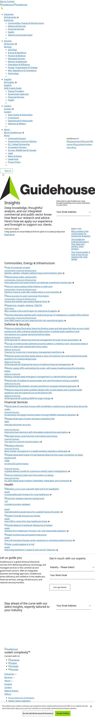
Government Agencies (18, 94)
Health (11, 32)
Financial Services (16, 29)
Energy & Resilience (17, 52)
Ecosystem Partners (17, 147)
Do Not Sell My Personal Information (38, 713)
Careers (7, 109)
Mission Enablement (17, 61)
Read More (9, 234)
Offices (7, 694)
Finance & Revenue (17, 55)
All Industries (10, 17)
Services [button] (8, 677)
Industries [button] (9, 674)
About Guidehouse (13, 132)
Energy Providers (16, 91)
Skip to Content (7, 1)
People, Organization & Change (22, 67)
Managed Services (16, 58)
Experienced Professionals (20, 120)
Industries (8, 20)
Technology (13, 73)
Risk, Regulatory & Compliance (22, 70)
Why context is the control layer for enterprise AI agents (80, 233)
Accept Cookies (63, 713)
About (7, 135)
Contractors (13, 117)
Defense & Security (17, 26)
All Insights (9, 82)
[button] (47, 174)
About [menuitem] (7, 129)
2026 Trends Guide (12, 88)
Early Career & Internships (20, 114)
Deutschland (76, 141)
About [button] (7, 680)
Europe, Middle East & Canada (22, 150)
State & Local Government (20, 35)
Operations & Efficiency (19, 64)
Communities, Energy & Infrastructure (26, 23)
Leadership (13, 159)
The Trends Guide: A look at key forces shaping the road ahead (80, 256)
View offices (71, 147)
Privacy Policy (14, 162)
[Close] (91, 706)
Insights (8, 85)
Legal (10, 153)
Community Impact (17, 138)
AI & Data (12, 49)
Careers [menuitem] (7, 106)
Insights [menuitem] (8, 79)
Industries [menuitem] (8, 14)
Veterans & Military (17, 123)
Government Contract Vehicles (22, 141)
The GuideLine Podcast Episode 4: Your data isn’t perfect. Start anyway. (80, 244)
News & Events (15, 156)
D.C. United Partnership (19, 144)
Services (8, 46)
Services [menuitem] (8, 41)
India (87, 141)
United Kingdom (85, 144)
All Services (9, 43)
